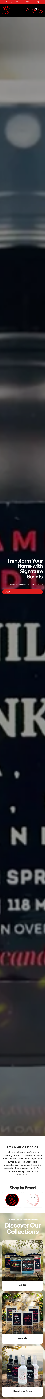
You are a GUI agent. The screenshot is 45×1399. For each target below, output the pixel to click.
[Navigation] (40, 10)
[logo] (12, 1200)
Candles (22, 1285)
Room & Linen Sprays (23, 1391)
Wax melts (22, 1338)
